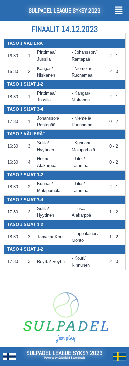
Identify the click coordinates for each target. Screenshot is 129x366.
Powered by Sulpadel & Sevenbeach (64, 358)
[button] (119, 10)
